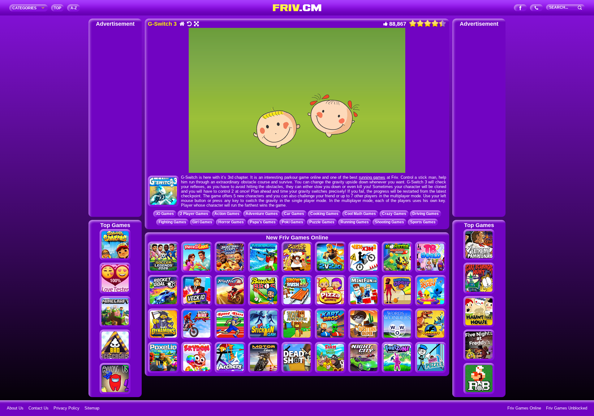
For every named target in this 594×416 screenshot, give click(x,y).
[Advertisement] (115, 121)
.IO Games (165, 214)
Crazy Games (394, 214)
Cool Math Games (360, 214)
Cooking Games (324, 214)
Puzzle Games (321, 222)
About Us (15, 408)
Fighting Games (172, 222)
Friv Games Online (524, 408)
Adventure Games (262, 214)
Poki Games (292, 222)
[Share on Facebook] (520, 8)
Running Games (355, 222)
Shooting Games (389, 222)
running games (372, 177)
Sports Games (423, 222)
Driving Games (425, 214)
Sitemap (91, 408)
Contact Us (38, 408)
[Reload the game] (189, 24)
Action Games (226, 214)
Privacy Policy (67, 408)
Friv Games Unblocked (566, 408)
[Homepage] (182, 24)
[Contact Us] (536, 8)
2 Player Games (194, 214)
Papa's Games (263, 222)
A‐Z (74, 8)
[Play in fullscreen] (196, 24)
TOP (57, 8)
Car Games (294, 214)
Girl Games (202, 222)
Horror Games (231, 222)
